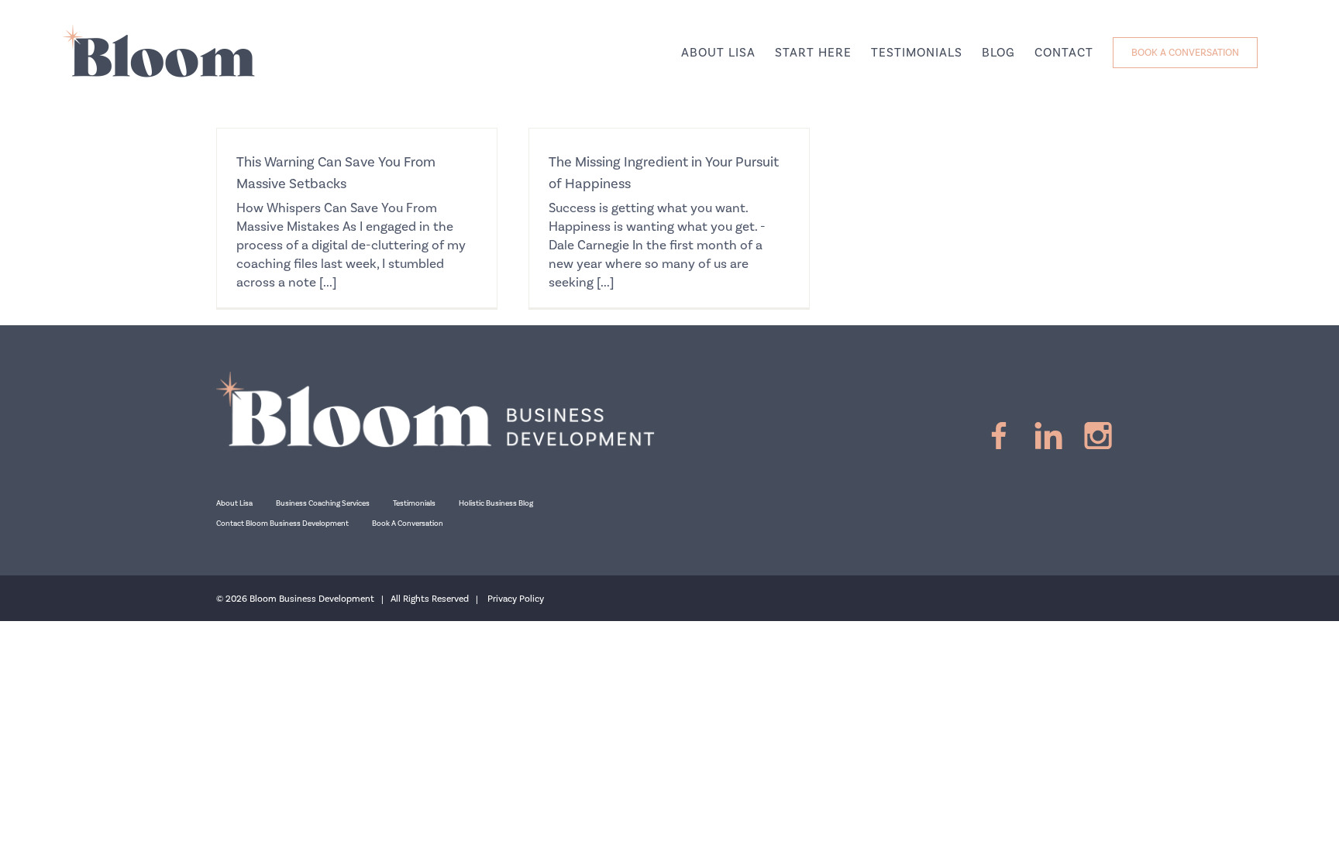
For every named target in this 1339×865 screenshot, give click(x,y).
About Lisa (234, 503)
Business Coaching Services (323, 503)
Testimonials (414, 503)
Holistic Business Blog (496, 503)
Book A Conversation (407, 523)
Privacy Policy (515, 599)
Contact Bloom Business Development (282, 523)
